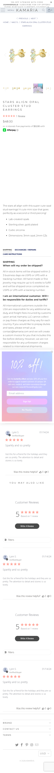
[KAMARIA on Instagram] (32, 745)
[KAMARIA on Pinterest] (27, 745)
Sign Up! (27, 402)
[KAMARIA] (27, 10)
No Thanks (27, 410)
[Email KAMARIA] (37, 745)
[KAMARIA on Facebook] (22, 745)
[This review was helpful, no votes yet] (40, 471)
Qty (5, 169)
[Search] (43, 10)
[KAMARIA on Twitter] (17, 745)
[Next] (48, 55)
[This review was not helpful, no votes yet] (46, 471)
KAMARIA (30, 761)
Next (33, 18)
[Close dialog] (52, 352)
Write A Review (27, 526)
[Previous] (5, 55)
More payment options (27, 198)
